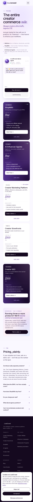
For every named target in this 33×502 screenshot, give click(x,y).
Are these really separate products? (13, 366)
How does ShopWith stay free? (12, 391)
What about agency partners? (12, 403)
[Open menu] (28, 3)
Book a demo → (11, 213)
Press (18, 470)
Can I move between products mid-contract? (13, 409)
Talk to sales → (16, 332)
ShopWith (5, 444)
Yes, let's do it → (16, 90)
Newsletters (6, 470)
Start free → (9, 132)
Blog (4, 463)
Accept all (16, 493)
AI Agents (5, 448)
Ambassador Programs (23, 442)
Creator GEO (6, 451)
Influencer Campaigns (23, 439)
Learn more (16, 136)
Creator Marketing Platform (7, 436)
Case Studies (6, 467)
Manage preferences (16, 498)
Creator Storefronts (8, 440)
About (18, 463)
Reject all (16, 489)
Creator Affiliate (21, 435)
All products (6, 455)
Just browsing (16, 94)
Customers (20, 467)
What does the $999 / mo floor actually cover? (14, 385)
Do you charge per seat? (10, 397)
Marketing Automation (22, 446)
